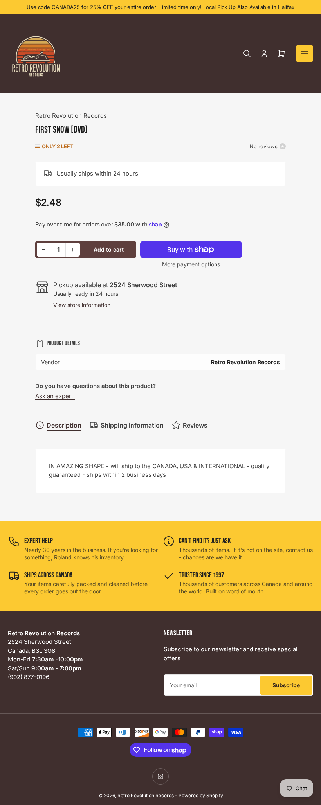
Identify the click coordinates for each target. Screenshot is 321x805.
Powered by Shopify (201, 795)
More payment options (191, 264)
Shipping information (132, 425)
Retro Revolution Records (71, 115)
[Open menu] (304, 53)
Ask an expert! (55, 396)
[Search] (247, 53)
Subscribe (286, 685)
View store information (81, 305)
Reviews (195, 425)
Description (64, 425)
